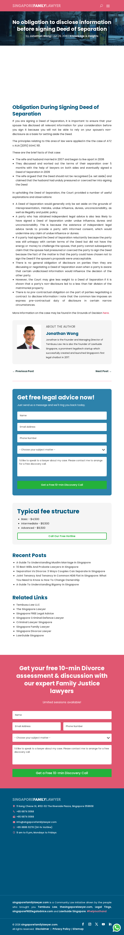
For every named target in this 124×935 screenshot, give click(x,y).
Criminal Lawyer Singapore (34, 622)
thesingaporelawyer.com (76, 907)
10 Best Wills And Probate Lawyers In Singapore (47, 567)
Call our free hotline (61, 536)
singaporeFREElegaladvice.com (32, 911)
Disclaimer (42, 929)
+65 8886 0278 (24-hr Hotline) (34, 827)
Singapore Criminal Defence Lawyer (40, 618)
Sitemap (78, 929)
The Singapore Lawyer (31, 609)
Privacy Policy (61, 929)
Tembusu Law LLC (28, 605)
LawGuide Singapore (30, 635)
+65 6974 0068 (25, 811)
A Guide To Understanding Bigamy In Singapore (47, 584)
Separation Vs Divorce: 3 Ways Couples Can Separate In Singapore (60, 571)
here (106, 313)
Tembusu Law (47, 907)
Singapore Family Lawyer (33, 627)
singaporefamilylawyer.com (30, 902)
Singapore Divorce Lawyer (33, 631)
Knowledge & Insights (84, 36)
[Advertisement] (62, 70)
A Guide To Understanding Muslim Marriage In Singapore (53, 562)
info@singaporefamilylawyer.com (36, 822)
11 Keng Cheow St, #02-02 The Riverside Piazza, (54, 806)
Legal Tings (103, 907)
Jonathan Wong (40, 36)
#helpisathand (97, 911)
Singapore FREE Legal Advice (35, 613)
